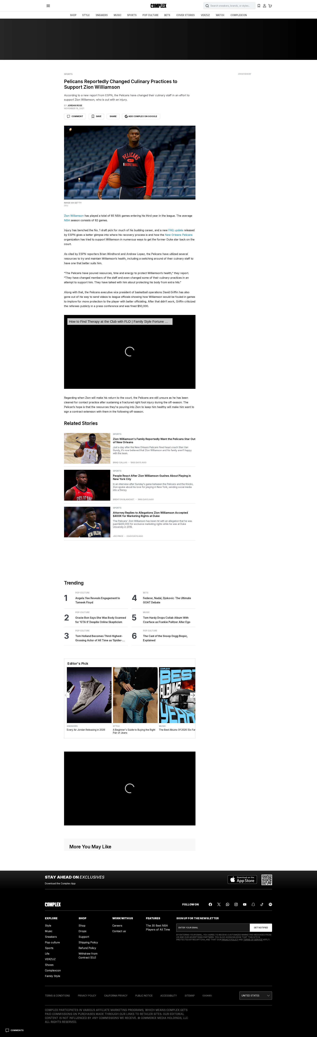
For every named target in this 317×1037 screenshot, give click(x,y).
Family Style (52, 976)
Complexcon (53, 970)
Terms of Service (253, 939)
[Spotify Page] (270, 904)
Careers (117, 925)
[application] (129, 352)
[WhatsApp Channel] (227, 904)
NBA (67, 220)
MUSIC (117, 15)
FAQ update (175, 230)
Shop (82, 925)
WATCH (220, 15)
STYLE (86, 15)
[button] (255, 995)
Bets (145, 593)
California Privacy (115, 995)
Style (116, 726)
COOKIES (207, 995)
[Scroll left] (67, 695)
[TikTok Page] (262, 904)
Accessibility (168, 995)
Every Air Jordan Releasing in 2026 (86, 729)
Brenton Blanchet (123, 499)
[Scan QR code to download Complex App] (267, 880)
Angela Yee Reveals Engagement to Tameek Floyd (97, 600)
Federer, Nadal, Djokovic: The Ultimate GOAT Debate (167, 600)
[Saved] (259, 5)
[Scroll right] (192, 695)
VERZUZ (205, 15)
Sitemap (190, 995)
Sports (68, 74)
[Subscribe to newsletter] (261, 928)
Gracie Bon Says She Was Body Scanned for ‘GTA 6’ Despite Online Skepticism (100, 620)
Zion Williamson (74, 215)
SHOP (73, 15)
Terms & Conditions (57, 995)
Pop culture (52, 942)
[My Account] (264, 6)
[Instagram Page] (236, 904)
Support (84, 936)
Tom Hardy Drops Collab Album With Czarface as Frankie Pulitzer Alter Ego (166, 620)
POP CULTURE (150, 15)
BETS (167, 15)
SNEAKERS (102, 15)
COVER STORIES (185, 15)
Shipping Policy (88, 942)
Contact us (119, 931)
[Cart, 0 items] (270, 6)
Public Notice (144, 995)
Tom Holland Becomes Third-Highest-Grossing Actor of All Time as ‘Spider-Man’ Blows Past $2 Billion (99, 638)
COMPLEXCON (238, 15)
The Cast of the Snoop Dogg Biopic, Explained (165, 638)
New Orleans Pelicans (179, 234)
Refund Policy (87, 948)
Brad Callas (120, 462)
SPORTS (132, 15)
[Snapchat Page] (253, 904)
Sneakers (72, 726)
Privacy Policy (230, 939)
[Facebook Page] (210, 904)
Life (47, 953)
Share (113, 116)
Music (146, 612)
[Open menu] (48, 5)
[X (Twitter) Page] (219, 904)
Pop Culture (82, 593)
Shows (49, 964)
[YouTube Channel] (244, 904)
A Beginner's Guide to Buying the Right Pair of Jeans (134, 731)
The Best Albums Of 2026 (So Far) (177, 729)
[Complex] (158, 6)
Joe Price (118, 536)
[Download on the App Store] (242, 879)
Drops (82, 931)
